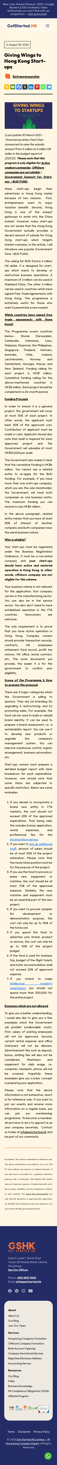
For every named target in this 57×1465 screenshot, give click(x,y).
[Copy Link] (6, 86)
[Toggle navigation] (47, 26)
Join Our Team (17, 1325)
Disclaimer (24, 1431)
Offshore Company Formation (26, 1343)
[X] (24, 86)
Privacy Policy (42, 1431)
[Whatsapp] (43, 86)
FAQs (11, 1381)
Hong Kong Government (37, 1194)
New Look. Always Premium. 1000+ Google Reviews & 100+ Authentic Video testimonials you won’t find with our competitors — (28, 9)
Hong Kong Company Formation (27, 1338)
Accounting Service (19, 1363)
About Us (13, 1315)
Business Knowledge (20, 1386)
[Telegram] (49, 86)
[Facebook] (18, 86)
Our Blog (13, 1320)
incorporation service (24, 839)
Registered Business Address (25, 1358)
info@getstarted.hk (33, 1132)
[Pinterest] (37, 86)
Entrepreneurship (26, 76)
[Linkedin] (30, 86)
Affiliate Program (18, 1396)
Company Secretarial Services (25, 1353)
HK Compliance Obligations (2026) (28, 1391)
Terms (11, 1431)
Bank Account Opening (21, 1348)
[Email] (12, 86)
